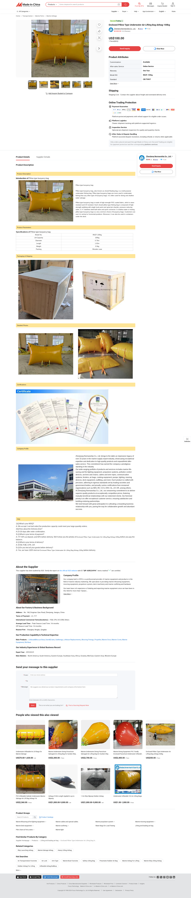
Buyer (124, 11)
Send (32, 705)
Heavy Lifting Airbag (65, 850)
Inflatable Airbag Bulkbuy (48, 866)
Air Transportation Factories (27, 861)
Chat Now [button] (160, 49)
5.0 (149, 160)
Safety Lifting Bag (89, 861)
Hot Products (51, 883)
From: (26, 675)
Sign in (173, 6)
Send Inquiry (125, 49)
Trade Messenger (51, 877)
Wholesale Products (95, 883)
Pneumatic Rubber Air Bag (109, 861)
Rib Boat (28, 642)
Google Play (35, 877)
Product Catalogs (47, 817)
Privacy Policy (129, 890)
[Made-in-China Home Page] (28, 4)
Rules (174, 11)
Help (135, 11)
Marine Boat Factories (70, 861)
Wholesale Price (108, 883)
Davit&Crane (50, 639)
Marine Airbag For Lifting (130, 861)
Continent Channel (121, 883)
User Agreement (107, 890)
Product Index (133, 883)
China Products (61, 883)
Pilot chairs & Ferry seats (24, 830)
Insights (142, 883)
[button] (119, 4)
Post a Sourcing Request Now (77, 705)
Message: (25, 687)
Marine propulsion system (105, 822)
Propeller (98, 639)
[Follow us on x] (161, 877)
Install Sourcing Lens (71, 877)
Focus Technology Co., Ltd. (80, 890)
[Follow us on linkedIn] (174, 877)
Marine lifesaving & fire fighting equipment (30, 822)
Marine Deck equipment (24, 826)
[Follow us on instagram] (164, 877)
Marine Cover (116, 639)
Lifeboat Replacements (72, 639)
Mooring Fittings (88, 639)
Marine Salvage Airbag (45, 850)
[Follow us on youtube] (167, 877)
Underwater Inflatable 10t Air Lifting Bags (127, 796)
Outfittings (59, 639)
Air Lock (44, 861)
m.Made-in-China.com (100, 886)
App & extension (148, 11)
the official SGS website (68, 570)
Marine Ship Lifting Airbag (153, 861)
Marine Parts (39, 16)
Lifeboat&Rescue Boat (36, 639)
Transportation (27, 16)
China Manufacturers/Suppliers (78, 883)
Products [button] (51, 4)
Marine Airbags (51, 16)
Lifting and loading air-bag (144, 826)
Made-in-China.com (86, 886)
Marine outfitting (62, 826)
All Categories (23, 11)
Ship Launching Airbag (25, 850)
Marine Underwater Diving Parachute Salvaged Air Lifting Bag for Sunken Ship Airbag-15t (62, 753)
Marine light (60, 830)
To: (27, 681)
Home (18, 16)
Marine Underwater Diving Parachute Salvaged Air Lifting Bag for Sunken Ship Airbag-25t (94, 753)
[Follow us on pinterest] (171, 877)
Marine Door (106, 639)
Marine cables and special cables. (67, 822)
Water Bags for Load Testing (105, 826)
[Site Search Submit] (125, 4)
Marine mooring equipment (144, 822)
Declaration (118, 890)
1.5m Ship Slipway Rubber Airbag (92, 796)
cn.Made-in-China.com (116, 886)
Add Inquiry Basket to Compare (60, 93)
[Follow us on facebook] (158, 877)
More (18, 870)
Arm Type (55, 861)
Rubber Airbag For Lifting (26, 866)
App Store (21, 877)
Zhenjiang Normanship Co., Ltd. (125, 29)
